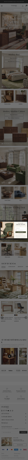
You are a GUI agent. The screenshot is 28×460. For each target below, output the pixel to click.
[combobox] (16, 230)
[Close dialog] (26, 222)
